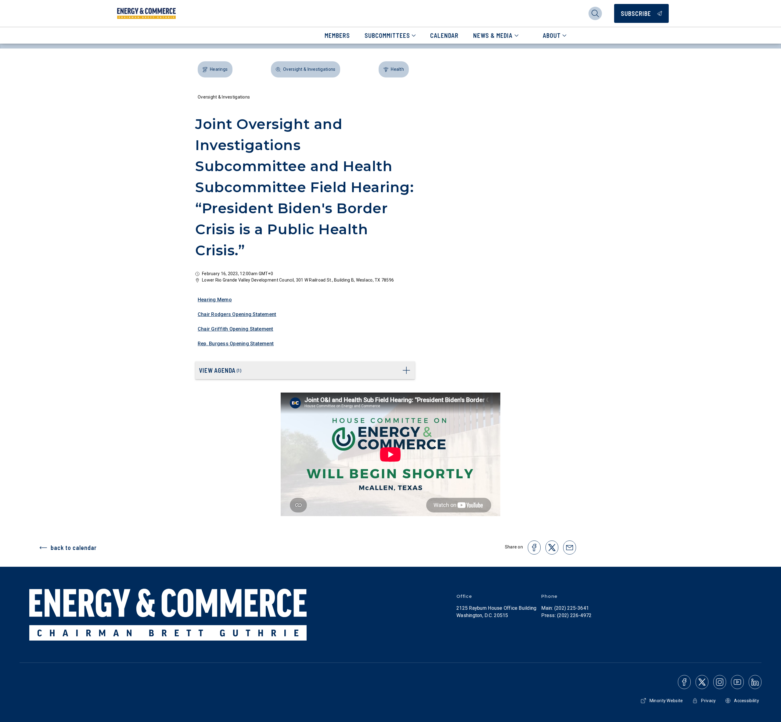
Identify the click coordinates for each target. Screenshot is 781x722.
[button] (215, 69)
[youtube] (737, 682)
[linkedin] (755, 682)
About (552, 35)
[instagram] (719, 682)
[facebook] (684, 682)
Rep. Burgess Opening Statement (236, 344)
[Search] (595, 13)
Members (337, 35)
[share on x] (551, 548)
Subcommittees (387, 35)
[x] (702, 682)
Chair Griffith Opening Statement (235, 329)
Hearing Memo (215, 300)
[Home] (146, 13)
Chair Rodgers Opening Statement (237, 314)
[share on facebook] (534, 548)
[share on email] (569, 548)
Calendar (444, 35)
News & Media (493, 35)
